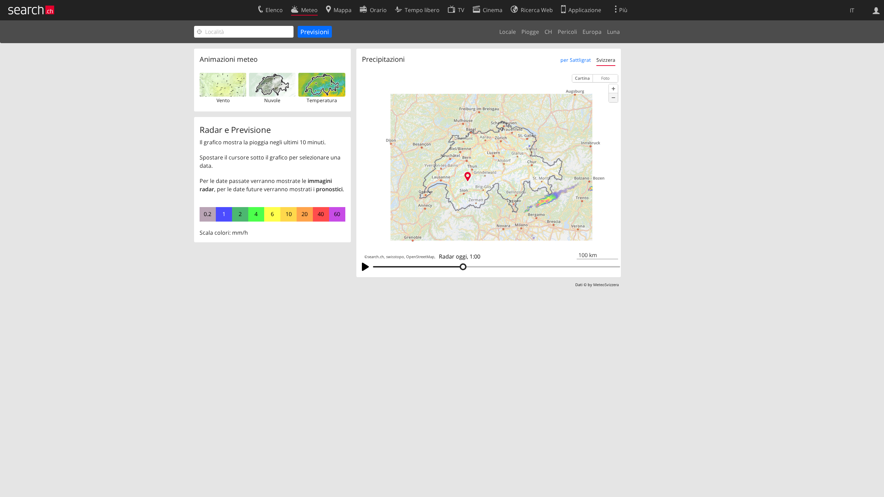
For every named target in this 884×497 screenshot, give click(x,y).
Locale (507, 32)
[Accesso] (876, 10)
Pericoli (567, 32)
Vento (223, 100)
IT (852, 10)
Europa (592, 32)
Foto (605, 78)
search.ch (375, 256)
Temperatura (322, 100)
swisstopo (395, 256)
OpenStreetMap (420, 256)
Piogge (530, 32)
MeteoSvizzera (606, 284)
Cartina (582, 78)
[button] (613, 88)
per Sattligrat (575, 60)
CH (548, 32)
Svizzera (605, 60)
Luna (613, 32)
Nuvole (272, 100)
